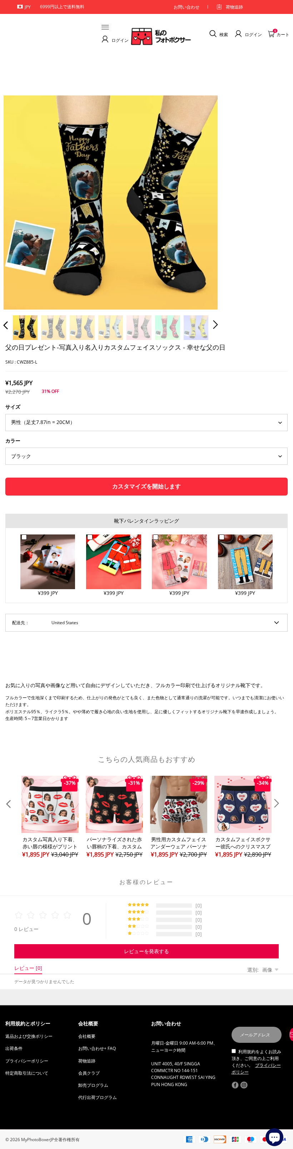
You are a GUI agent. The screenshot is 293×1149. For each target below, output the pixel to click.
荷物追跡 (234, 7)
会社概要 (86, 1036)
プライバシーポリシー (26, 1061)
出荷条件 (14, 1048)
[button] (20, 201)
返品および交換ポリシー (29, 1036)
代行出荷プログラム (97, 1097)
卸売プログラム (93, 1085)
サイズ (12, 406)
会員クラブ (89, 1073)
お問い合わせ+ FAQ (97, 1048)
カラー (12, 440)
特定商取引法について (26, 1073)
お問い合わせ (186, 7)
